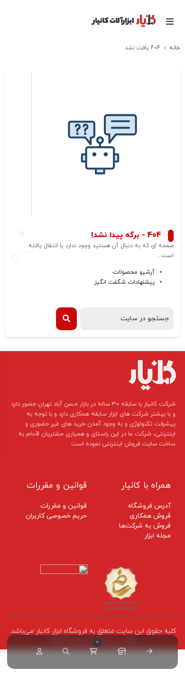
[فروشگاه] (120, 652)
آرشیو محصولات (133, 272)
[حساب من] (37, 652)
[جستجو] (64, 652)
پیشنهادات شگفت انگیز (124, 282)
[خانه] (147, 652)
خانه (174, 48)
